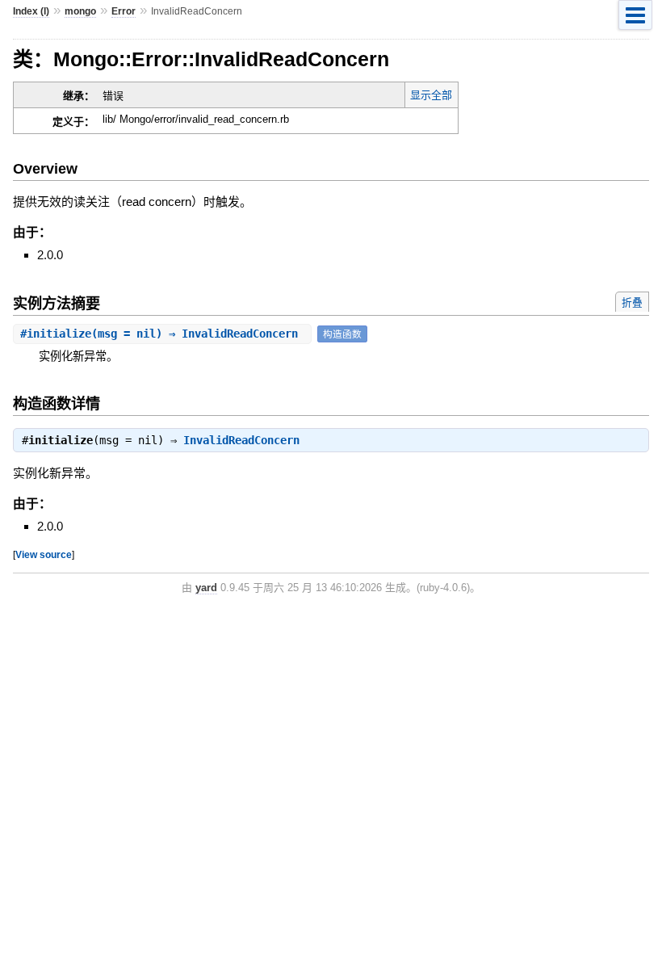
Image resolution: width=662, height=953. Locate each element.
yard (206, 587)
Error (123, 11)
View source (43, 554)
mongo (80, 11)
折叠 (632, 302)
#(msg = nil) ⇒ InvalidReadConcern (162, 333)
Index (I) (31, 11)
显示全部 (431, 95)
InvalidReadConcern (241, 440)
